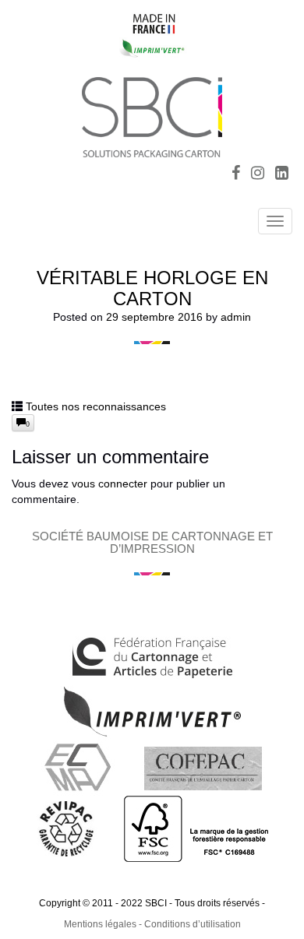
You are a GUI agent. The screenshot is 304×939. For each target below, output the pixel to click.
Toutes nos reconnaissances (96, 406)
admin (236, 317)
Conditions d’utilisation (192, 924)
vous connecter (109, 483)
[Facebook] (236, 174)
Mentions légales (100, 924)
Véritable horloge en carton (152, 287)
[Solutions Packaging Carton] (152, 115)
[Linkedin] (281, 174)
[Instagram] (257, 174)
